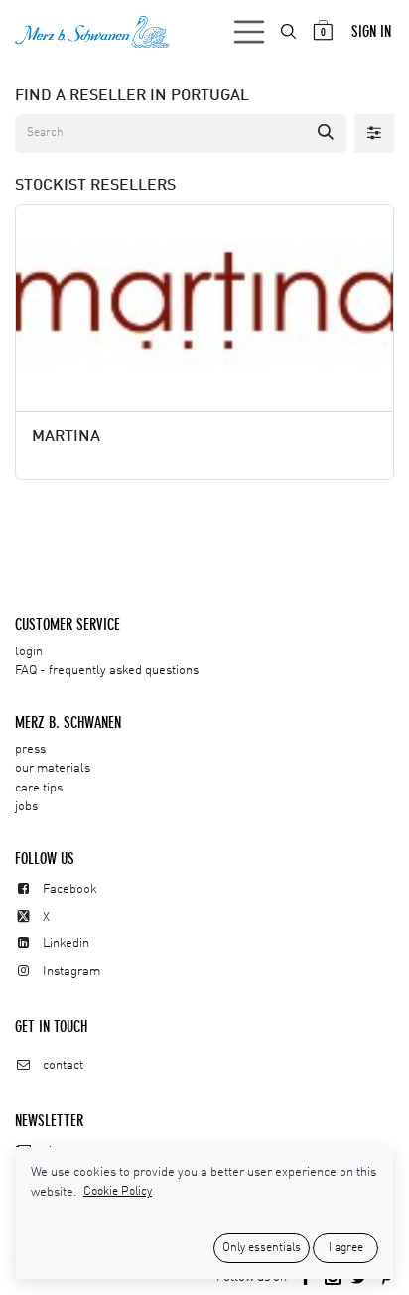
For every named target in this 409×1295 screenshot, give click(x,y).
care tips (39, 788)
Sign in (371, 31)
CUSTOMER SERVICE (67, 624)
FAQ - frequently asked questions (107, 670)
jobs (26, 806)
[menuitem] (290, 31)
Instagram (71, 971)
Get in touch (51, 1026)
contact (63, 1065)
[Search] (325, 133)
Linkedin (66, 943)
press (30, 749)
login (29, 652)
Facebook (70, 889)
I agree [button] (346, 1248)
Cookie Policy (117, 1192)
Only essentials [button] (261, 1248)
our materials (52, 768)
